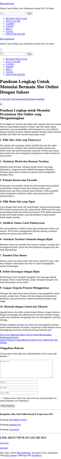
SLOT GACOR (13, 21)
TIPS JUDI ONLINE (15, 34)
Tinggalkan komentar (35, 99)
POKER (9, 26)
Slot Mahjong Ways (18, 420)
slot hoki (4, 448)
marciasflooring (19, 99)
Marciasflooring (7, 3)
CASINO (10, 23)
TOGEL (9, 31)
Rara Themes (11, 455)
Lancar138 (14, 429)
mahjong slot (15, 424)
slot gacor (4, 443)
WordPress (36, 455)
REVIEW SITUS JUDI (16, 18)
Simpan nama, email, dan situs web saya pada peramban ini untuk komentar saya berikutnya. (28, 399)
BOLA (9, 29)
